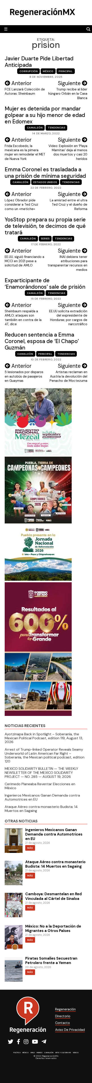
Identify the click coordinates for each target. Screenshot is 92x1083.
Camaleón (35, 127)
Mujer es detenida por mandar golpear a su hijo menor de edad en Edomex (45, 115)
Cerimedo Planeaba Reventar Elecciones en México (40, 786)
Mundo (39, 1052)
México (48, 71)
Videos (76, 1052)
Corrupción (28, 71)
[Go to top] (84, 1068)
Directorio (62, 1016)
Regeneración (65, 1009)
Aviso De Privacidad (70, 1030)
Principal (66, 71)
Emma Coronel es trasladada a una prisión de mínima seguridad (45, 172)
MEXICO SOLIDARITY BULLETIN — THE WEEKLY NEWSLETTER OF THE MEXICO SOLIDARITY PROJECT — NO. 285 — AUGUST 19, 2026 (41, 772)
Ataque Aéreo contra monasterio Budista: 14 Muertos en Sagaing (41, 808)
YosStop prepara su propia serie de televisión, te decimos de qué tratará (45, 226)
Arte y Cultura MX (63, 1052)
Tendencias (56, 127)
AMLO (32, 1052)
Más (30, 848)
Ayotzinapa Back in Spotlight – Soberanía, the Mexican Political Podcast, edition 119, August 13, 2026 (44, 738)
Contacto (62, 1023)
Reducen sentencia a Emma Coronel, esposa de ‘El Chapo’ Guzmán (42, 341)
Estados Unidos (45, 182)
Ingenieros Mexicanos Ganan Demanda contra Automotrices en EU (42, 797)
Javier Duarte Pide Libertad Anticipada (39, 61)
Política (17, 1052)
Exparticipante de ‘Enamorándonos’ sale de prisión (45, 283)
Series (45, 238)
